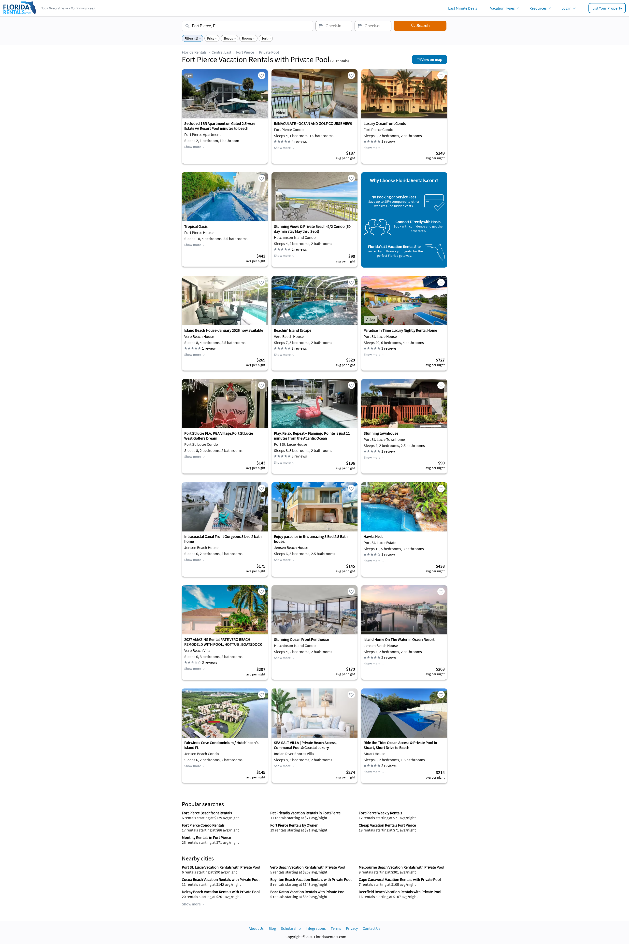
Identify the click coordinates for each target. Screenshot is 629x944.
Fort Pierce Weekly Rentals (380, 812)
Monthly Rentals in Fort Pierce (206, 837)
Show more (192, 146)
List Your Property (607, 8)
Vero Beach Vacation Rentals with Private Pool (307, 867)
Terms (336, 928)
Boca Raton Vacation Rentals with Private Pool (307, 891)
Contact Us (371, 928)
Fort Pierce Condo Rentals (203, 825)
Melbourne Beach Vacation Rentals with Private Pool (401, 867)
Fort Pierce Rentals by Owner (294, 825)
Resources (538, 8)
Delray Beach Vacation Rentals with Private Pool (221, 891)
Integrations (316, 928)
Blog (272, 928)
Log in (566, 8)
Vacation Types (502, 8)
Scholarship (291, 928)
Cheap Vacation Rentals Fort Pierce (387, 825)
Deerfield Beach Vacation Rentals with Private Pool (400, 891)
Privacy (352, 928)
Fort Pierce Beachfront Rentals (207, 812)
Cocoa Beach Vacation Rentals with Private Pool (220, 879)
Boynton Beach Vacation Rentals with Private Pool (311, 879)
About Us (256, 928)
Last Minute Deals (462, 8)
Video (280, 112)
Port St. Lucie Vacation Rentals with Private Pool (221, 867)
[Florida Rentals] (19, 15)
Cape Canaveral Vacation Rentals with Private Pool (400, 879)
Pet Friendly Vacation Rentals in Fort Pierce (305, 812)
